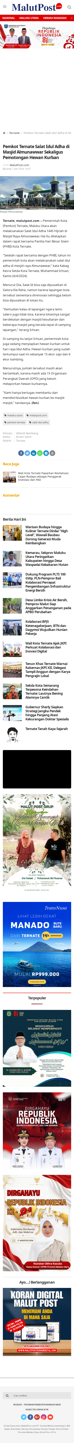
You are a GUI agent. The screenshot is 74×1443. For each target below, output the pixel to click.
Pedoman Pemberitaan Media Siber (42, 1405)
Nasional (8, 18)
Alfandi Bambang (27, 433)
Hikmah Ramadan (54, 18)
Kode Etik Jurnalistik (37, 1410)
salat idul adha (40, 422)
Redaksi (17, 1405)
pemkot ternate (16, 422)
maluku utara (15, 415)
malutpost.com (38, 415)
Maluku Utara (29, 18)
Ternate (14, 133)
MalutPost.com (19, 165)
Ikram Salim (23, 437)
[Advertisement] (37, 92)
